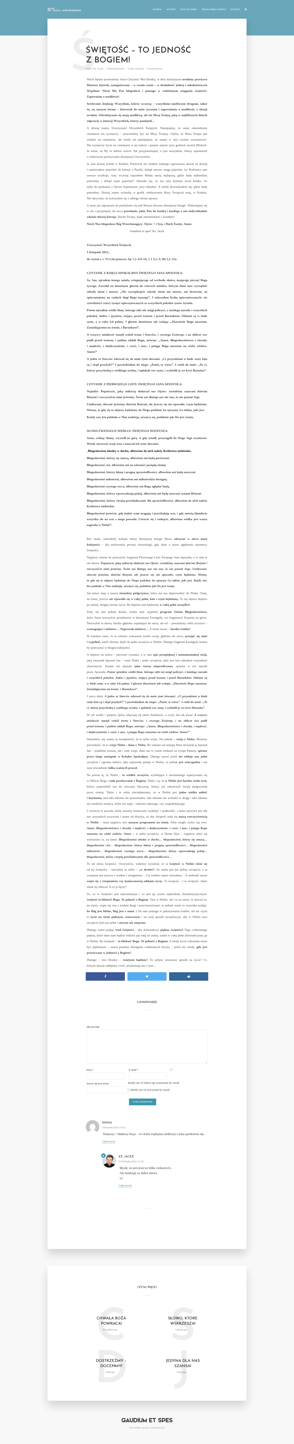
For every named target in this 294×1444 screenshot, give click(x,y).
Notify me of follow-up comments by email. (153, 1083)
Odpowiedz (108, 1141)
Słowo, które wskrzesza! (183, 1321)
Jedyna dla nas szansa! (183, 1363)
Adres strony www (97, 1083)
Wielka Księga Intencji (214, 10)
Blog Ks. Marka (189, 10)
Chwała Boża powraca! (111, 1321)
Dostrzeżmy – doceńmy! (111, 1363)
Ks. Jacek (98, 68)
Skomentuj (93, 1027)
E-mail (133, 1070)
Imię (90, 1070)
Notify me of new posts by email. (150, 1090)
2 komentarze (154, 68)
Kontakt (235, 10)
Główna (157, 10)
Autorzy (171, 10)
